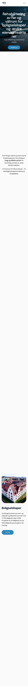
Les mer (7, 532)
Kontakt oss (14, 47)
